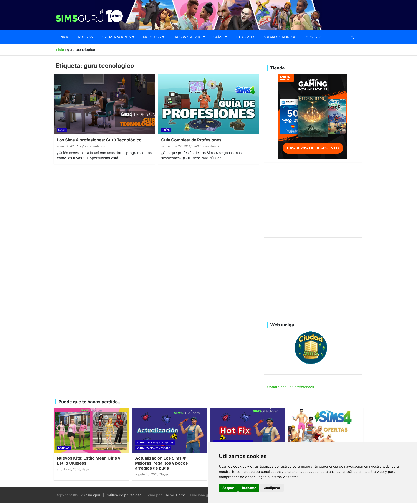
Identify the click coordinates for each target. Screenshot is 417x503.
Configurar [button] (272, 488)
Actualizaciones (116, 37)
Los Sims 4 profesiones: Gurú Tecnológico (99, 139)
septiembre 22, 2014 (175, 146)
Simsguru (93, 495)
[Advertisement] (312, 202)
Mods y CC (152, 37)
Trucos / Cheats (187, 37)
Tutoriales (245, 37)
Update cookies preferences (290, 387)
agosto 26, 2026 (68, 469)
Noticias (85, 37)
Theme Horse (175, 495)
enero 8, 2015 (67, 146)
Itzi (80, 146)
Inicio (64, 37)
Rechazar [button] (249, 488)
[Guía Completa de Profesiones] (209, 103)
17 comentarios (94, 146)
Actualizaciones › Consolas (155, 442)
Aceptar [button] (228, 488)
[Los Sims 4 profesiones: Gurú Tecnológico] (104, 103)
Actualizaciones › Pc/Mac (153, 448)
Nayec (86, 469)
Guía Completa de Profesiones (191, 139)
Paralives (313, 37)
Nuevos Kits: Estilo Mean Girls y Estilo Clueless (88, 461)
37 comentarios (208, 146)
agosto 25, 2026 (147, 474)
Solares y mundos (280, 37)
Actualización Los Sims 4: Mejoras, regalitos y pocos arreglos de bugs (161, 463)
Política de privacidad (124, 495)
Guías (218, 37)
